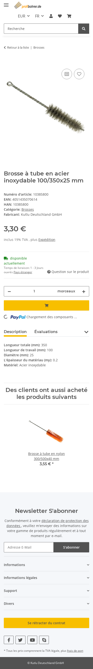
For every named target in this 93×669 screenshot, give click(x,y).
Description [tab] (15, 331)
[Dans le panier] (7, 62)
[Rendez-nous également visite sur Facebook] (9, 640)
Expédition (46, 239)
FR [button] (37, 16)
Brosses (27, 209)
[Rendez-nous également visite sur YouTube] (32, 640)
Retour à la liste (18, 47)
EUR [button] (21, 16)
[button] (50, 16)
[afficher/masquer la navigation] (6, 3)
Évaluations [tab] (45, 331)
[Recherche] (83, 28)
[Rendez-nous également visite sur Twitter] (20, 640)
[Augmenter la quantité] (83, 291)
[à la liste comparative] (67, 74)
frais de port (75, 651)
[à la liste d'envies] (79, 74)
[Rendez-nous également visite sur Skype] (44, 640)
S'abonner (71, 547)
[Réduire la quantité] (9, 291)
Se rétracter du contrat (46, 623)
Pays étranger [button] (23, 272)
